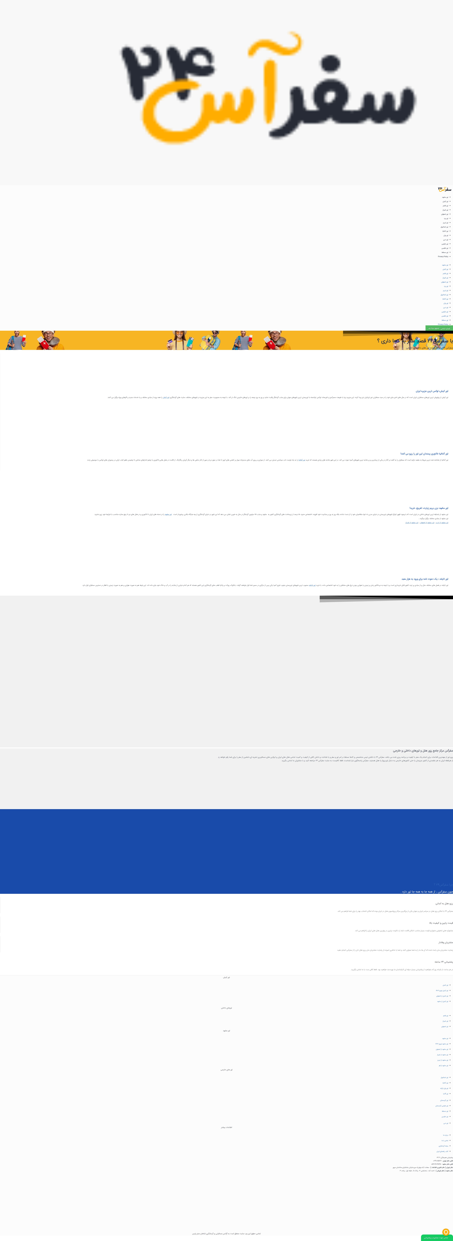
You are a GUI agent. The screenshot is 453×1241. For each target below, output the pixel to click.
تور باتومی (445, 244)
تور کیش (445, 201)
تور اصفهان (444, 214)
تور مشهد (445, 197)
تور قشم (445, 205)
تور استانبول (444, 227)
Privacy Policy (443, 256)
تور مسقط (445, 252)
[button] (226, 261)
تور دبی (445, 239)
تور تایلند (312, 585)
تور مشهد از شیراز (411, 522)
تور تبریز (445, 222)
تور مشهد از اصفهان (427, 522)
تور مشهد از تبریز (442, 522)
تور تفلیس (445, 248)
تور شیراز (445, 210)
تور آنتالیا (445, 231)
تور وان (446, 235)
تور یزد (446, 218)
